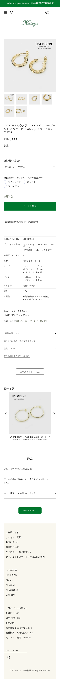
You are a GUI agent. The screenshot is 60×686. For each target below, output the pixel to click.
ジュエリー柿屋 (24, 670)
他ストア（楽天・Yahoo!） (18, 637)
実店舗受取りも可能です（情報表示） (22, 222)
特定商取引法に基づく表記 (18, 627)
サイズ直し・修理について (18, 551)
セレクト (44, 321)
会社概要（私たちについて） (19, 632)
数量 (6, 145)
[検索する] (12, 12)
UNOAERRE (11, 570)
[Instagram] (8, 658)
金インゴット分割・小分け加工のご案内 (24, 556)
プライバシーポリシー (15, 608)
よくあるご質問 (12, 537)
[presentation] (6, 413)
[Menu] (5, 12)
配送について (11, 613)
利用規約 (9, 622)
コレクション (22, 321)
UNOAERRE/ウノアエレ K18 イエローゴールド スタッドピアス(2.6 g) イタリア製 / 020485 (30, 438)
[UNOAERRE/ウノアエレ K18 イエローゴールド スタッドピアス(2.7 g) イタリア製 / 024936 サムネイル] (9, 99)
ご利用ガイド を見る (30, 371)
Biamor (8, 580)
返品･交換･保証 (12, 618)
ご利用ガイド (11, 532)
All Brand (9, 585)
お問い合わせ (11, 542)
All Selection (11, 589)
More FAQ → (30, 510)
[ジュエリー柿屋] (30, 23)
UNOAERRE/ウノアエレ (17, 315)
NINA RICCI (10, 575)
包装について (11, 547)
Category (9, 594)
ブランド (34, 321)
